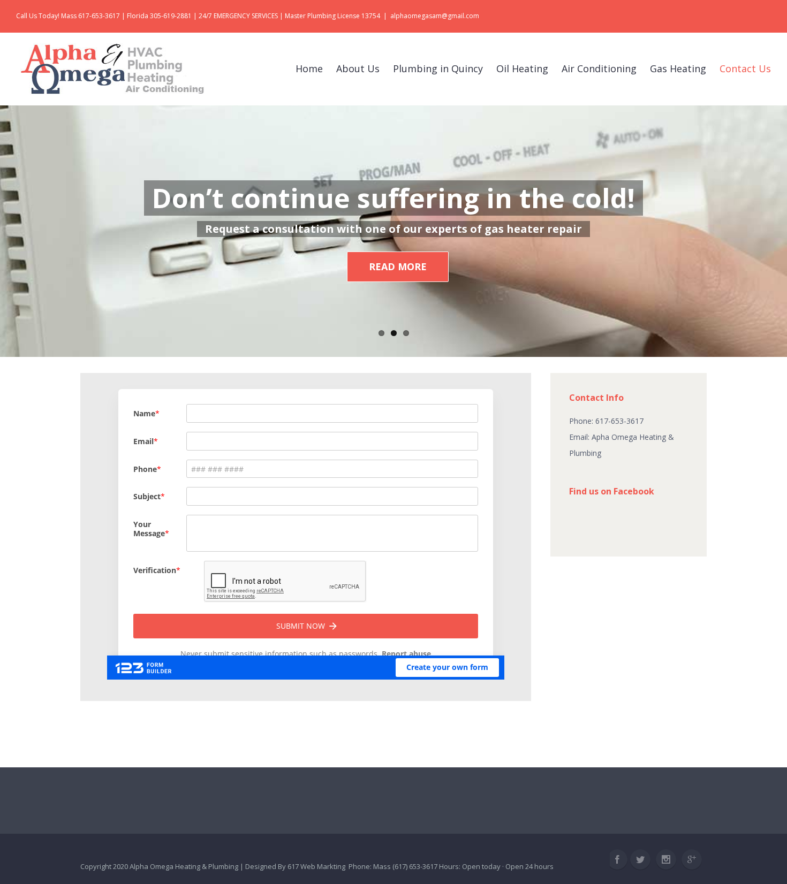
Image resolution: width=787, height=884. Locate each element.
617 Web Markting (316, 866)
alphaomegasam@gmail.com (434, 15)
